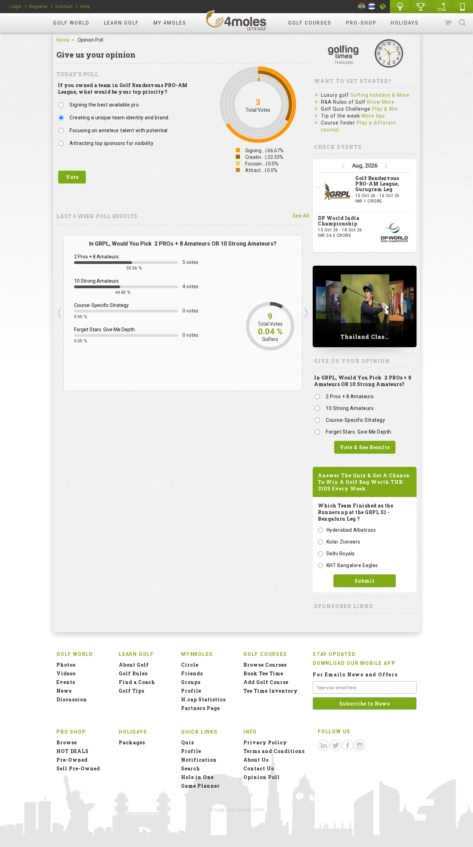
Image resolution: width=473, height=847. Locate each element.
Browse (66, 742)
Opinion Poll (261, 777)
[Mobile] (462, 6)
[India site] (361, 6)
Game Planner (200, 785)
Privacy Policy (265, 742)
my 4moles (169, 23)
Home (63, 40)
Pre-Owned (72, 759)
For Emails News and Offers (355, 674)
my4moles (236, 20)
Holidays (405, 23)
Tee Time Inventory (270, 690)
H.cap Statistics (203, 699)
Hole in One (421, 6)
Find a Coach (137, 682)
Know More (381, 102)
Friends (192, 673)
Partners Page (200, 708)
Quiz (187, 742)
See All (301, 216)
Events (65, 682)
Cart (449, 23)
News (64, 690)
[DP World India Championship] (394, 232)
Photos (65, 664)
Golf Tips (131, 690)
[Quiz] (400, 6)
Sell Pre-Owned (78, 768)
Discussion (71, 699)
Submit (365, 581)
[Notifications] (383, 6)
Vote (72, 177)
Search (462, 23)
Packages (132, 742)
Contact (64, 7)
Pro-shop (361, 23)
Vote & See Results (365, 447)
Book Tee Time (263, 673)
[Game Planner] (441, 6)
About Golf (134, 664)
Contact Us (258, 768)
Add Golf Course (265, 682)
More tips (373, 116)
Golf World (71, 23)
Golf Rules (133, 673)
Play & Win (385, 109)
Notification (199, 759)
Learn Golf (121, 23)
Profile (191, 690)
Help (85, 7)
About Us (256, 759)
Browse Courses (265, 664)
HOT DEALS (72, 751)
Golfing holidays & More (380, 95)
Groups (190, 682)
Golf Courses (309, 23)
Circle (189, 664)
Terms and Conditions (274, 751)
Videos (65, 673)
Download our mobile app (354, 663)
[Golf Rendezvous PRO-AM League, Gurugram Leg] (335, 192)
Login (16, 7)
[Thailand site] (371, 6)
